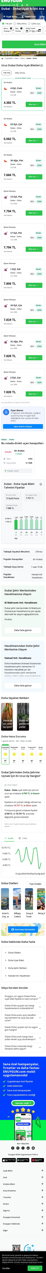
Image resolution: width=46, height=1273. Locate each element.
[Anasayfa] (2, 58)
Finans (6, 1204)
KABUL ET (35, 1268)
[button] (16, 524)
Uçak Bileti (9, 58)
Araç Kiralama (9, 1190)
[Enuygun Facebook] (12, 1148)
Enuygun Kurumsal (11, 1217)
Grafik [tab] (10, 838)
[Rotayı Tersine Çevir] (13, 31)
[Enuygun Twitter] (23, 1148)
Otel (5, 1177)
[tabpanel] (23, 35)
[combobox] (7, 31)
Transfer (7, 1197)
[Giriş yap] (22, 5)
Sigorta (6, 1210)
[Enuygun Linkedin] (28, 1148)
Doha (23, 58)
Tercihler (6, 1268)
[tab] (10, 16)
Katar (17, 58)
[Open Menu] (27, 5)
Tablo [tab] (24, 838)
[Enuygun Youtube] (33, 1148)
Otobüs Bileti (9, 1184)
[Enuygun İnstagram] (17, 1148)
